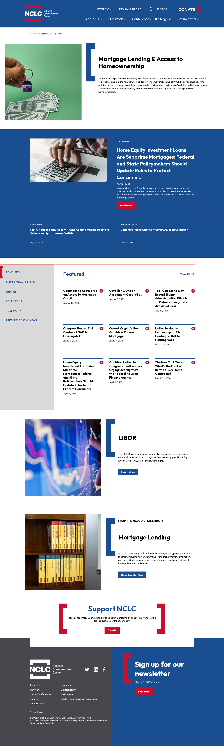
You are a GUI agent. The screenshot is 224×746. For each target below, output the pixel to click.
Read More (127, 205)
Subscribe (144, 691)
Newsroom (104, 9)
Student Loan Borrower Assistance (79, 698)
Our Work (35, 689)
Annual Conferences (40, 694)
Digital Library (130, 9)
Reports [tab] (12, 291)
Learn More (128, 472)
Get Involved (67, 694)
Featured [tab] (13, 272)
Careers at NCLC (39, 703)
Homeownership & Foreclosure (46, 33)
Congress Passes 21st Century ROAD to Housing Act (154, 229)
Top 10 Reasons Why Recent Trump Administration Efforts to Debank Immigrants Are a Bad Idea (69, 231)
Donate (112, 630)
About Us (35, 685)
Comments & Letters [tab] (20, 282)
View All (187, 274)
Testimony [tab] (13, 311)
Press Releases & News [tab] (21, 320)
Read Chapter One (132, 574)
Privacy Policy (36, 712)
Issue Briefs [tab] (14, 301)
